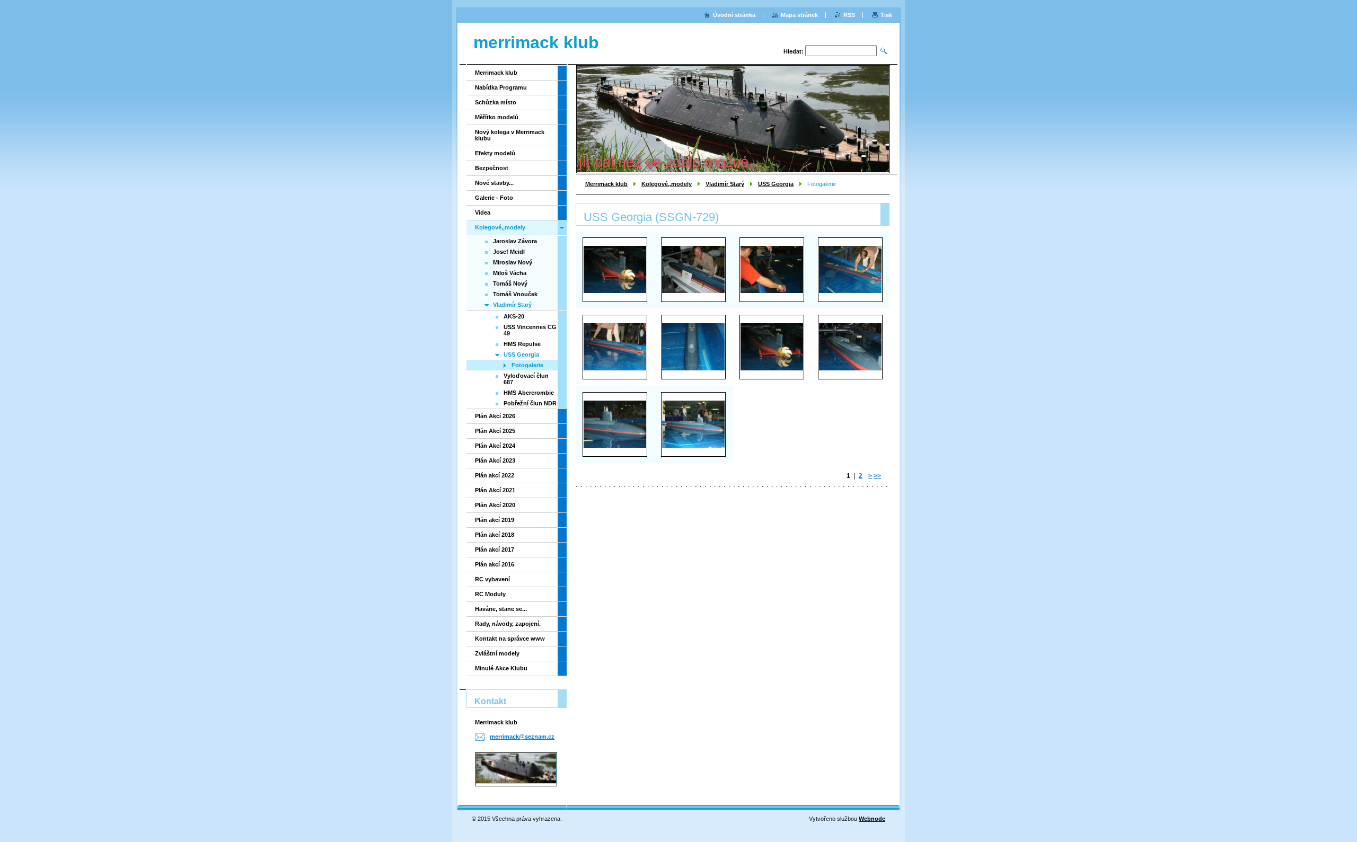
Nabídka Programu (501, 87)
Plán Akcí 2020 (495, 505)
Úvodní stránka (734, 15)
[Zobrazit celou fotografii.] (615, 269)
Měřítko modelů (496, 117)
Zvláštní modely (497, 653)
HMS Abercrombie (529, 392)
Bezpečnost (491, 168)
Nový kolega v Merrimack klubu (509, 135)
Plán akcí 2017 (494, 549)
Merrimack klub (606, 184)
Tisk (886, 15)
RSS (849, 15)
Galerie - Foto (494, 197)
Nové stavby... (494, 183)
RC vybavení (492, 579)
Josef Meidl (509, 252)
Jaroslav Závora (515, 241)
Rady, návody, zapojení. (508, 624)
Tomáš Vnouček (515, 294)
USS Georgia (776, 184)
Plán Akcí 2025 (495, 431)
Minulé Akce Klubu (501, 668)
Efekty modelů (495, 153)
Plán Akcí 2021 (495, 490)
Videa (482, 212)
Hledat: (793, 51)
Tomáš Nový (510, 283)
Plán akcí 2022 (494, 475)
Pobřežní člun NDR (530, 403)
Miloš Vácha (509, 273)
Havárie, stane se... (501, 609)
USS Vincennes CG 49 (530, 330)
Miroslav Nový (512, 262)
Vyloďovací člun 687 (526, 379)
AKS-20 (514, 316)
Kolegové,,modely (666, 184)
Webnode (872, 819)
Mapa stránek (799, 15)
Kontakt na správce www (510, 638)
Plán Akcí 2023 (495, 460)
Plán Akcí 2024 (495, 445)
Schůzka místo (495, 102)
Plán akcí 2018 (494, 534)
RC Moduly (490, 594)
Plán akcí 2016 (494, 564)
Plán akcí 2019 (494, 520)
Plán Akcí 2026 (495, 416)
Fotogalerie (527, 365)
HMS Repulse (522, 344)
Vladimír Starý (725, 184)
